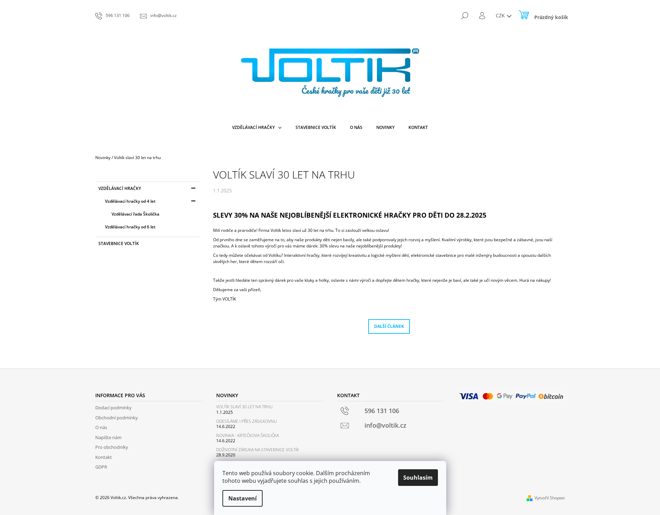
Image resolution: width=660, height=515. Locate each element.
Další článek (389, 326)
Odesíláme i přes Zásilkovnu (246, 421)
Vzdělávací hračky (119, 188)
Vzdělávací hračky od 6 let (130, 227)
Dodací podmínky (113, 407)
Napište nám (108, 437)
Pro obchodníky (111, 447)
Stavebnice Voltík (118, 243)
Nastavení (242, 498)
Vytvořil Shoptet (550, 498)
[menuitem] (257, 127)
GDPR (101, 467)
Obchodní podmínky (116, 417)
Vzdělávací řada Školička (135, 214)
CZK (501, 15)
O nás (101, 427)
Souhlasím (418, 477)
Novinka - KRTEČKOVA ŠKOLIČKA (247, 435)
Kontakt (103, 457)
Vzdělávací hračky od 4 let (130, 201)
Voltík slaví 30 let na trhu (244, 406)
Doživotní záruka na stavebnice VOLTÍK (257, 449)
